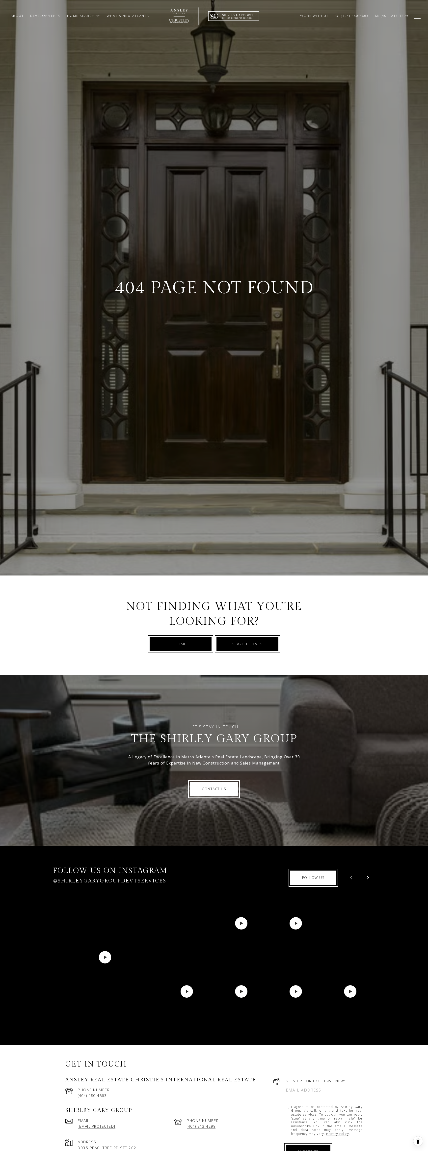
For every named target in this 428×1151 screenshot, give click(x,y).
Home (181, 644)
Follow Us (313, 877)
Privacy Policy (337, 1134)
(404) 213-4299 (201, 1126)
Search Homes (247, 644)
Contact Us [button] (214, 789)
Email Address (303, 1090)
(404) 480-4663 (92, 1095)
